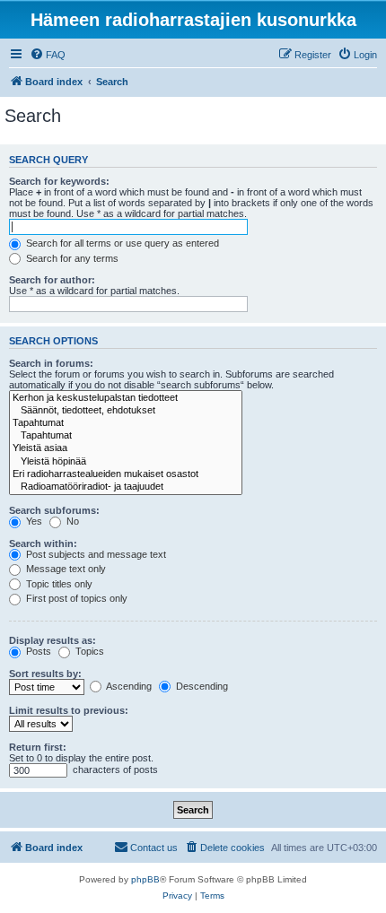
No (71, 521)
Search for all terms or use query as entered (121, 243)
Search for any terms (70, 258)
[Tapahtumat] (126, 423)
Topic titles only (57, 583)
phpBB (145, 879)
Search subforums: (54, 510)
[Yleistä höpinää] (126, 462)
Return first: (37, 747)
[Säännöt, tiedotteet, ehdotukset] (126, 410)
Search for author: (52, 279)
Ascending (128, 686)
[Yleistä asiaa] (126, 448)
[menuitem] (48, 54)
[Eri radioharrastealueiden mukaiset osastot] (126, 474)
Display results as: (52, 640)
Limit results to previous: (68, 710)
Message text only (64, 568)
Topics (88, 651)
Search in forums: (51, 363)
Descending (200, 686)
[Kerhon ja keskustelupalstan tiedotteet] (126, 398)
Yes (32, 521)
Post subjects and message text (94, 554)
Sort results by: (45, 673)
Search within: (43, 543)
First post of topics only (75, 598)
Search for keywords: (59, 181)
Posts (37, 651)
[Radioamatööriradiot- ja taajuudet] (126, 487)
